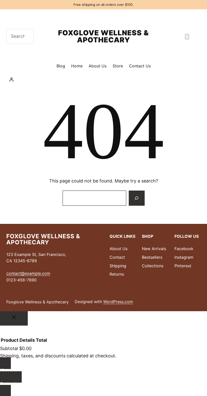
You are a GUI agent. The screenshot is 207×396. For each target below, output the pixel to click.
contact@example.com (28, 273)
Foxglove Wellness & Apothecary (103, 36)
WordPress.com (118, 301)
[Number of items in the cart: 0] (187, 36)
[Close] (14, 318)
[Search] (136, 198)
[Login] (103, 79)
